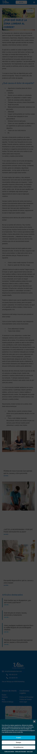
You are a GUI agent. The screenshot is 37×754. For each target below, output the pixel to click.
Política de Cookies (9, 751)
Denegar (18, 742)
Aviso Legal (30, 751)
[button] (34, 721)
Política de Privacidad (20, 751)
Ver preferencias (18, 747)
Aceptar (18, 737)
